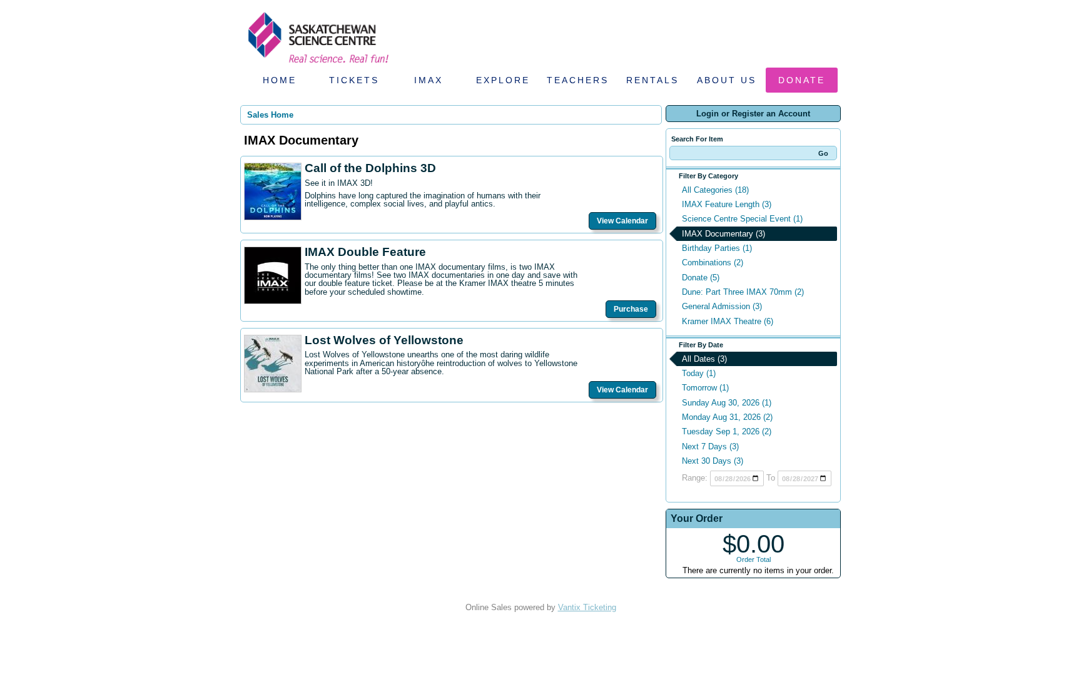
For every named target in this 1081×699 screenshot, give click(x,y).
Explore (503, 80)
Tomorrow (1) (705, 387)
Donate (801, 80)
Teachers (578, 80)
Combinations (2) (712, 262)
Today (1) (699, 373)
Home (280, 80)
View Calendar (622, 221)
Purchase (631, 309)
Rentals (652, 80)
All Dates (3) (704, 359)
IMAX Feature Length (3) (726, 204)
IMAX (428, 80)
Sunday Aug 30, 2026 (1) (726, 402)
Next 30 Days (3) (712, 461)
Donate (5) (700, 277)
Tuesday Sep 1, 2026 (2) (726, 431)
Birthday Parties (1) (717, 248)
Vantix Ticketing (587, 607)
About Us (726, 80)
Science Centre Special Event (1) (742, 218)
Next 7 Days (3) (710, 446)
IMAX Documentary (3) (723, 233)
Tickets (354, 80)
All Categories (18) (715, 190)
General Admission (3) (722, 306)
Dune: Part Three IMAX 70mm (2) (743, 292)
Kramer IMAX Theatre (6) (727, 321)
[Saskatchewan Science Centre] (317, 64)
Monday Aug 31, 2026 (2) (727, 417)
